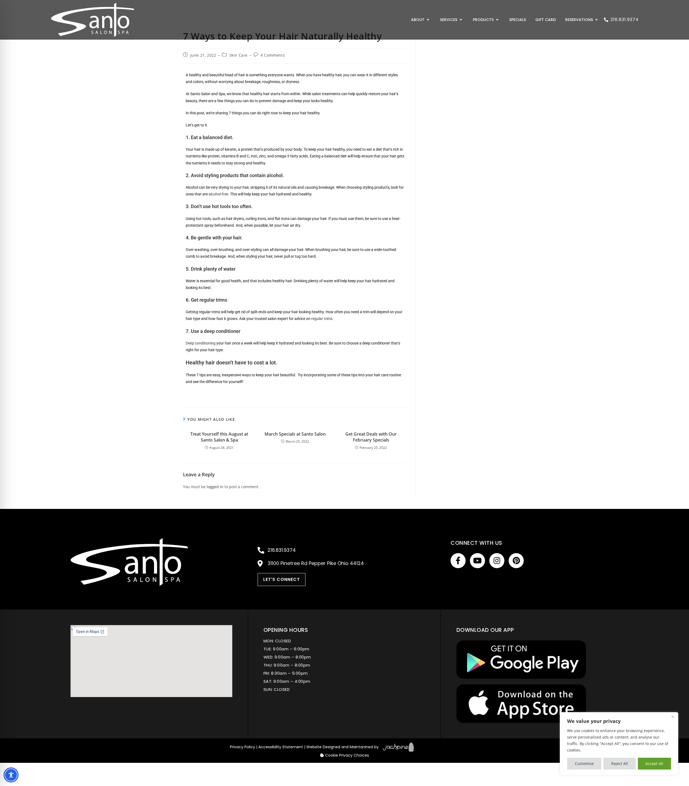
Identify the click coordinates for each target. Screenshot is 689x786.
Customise (584, 763)
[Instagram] (496, 560)
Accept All (654, 763)
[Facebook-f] (458, 560)
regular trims (321, 318)
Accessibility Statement (280, 747)
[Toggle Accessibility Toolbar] (11, 775)
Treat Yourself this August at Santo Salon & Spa (219, 437)
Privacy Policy (242, 747)
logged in (215, 486)
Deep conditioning (201, 343)
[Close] (672, 716)
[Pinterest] (516, 560)
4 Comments (273, 55)
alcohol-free (218, 194)
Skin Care (238, 55)
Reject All (619, 763)
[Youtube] (477, 560)
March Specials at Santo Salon (295, 434)
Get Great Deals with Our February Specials (371, 437)
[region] (619, 743)
